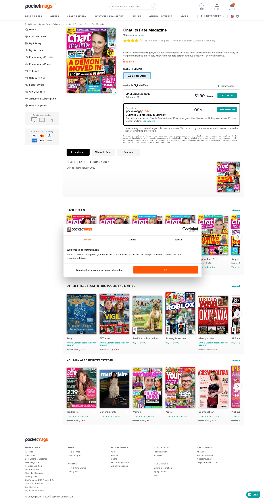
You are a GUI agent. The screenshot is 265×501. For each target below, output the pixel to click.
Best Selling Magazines (36, 459)
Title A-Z (34, 71)
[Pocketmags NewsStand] (40, 6)
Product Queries (162, 451)
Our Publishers (32, 469)
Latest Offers (36, 84)
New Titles (30, 455)
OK (165, 270)
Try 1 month (227, 109)
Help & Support (38, 105)
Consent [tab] (86, 239)
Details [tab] (132, 239)
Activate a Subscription (42, 98)
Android (115, 455)
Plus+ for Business (34, 473)
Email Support (74, 455)
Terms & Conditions (34, 483)
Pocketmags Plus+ (40, 64)
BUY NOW (227, 95)
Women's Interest (54, 24)
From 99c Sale (37, 36)
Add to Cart (210, 267)
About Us (201, 451)
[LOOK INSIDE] (91, 92)
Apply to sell (160, 471)
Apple (114, 451)
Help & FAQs (74, 451)
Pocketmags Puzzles (41, 57)
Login (156, 475)
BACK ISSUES (76, 210)
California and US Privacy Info (39, 480)
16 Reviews (151, 40)
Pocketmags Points (120, 462)
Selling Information (163, 468)
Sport (184, 16)
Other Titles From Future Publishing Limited (101, 285)
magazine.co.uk (204, 459)
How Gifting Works (77, 468)
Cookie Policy (31, 487)
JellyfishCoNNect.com (207, 462)
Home (32, 29)
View (233, 267)
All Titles (29, 451)
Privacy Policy (31, 476)
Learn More (148, 121)
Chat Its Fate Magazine (94, 24)
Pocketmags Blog (33, 466)
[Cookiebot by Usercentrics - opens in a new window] (184, 229)
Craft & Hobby (76, 16)
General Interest (160, 16)
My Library (35, 43)
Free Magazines (32, 462)
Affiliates (158, 455)
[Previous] (69, 314)
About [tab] (178, 239)
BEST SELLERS (33, 16)
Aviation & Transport (109, 16)
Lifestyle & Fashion (73, 24)
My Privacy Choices (34, 490)
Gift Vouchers (37, 91)
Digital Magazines (119, 466)
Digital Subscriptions (34, 24)
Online (114, 459)
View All (236, 210)
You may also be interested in (90, 360)
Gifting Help (73, 471)
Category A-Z (37, 77)
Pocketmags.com (205, 455)
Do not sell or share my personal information (99, 270)
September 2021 (207, 259)
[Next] (237, 237)
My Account (36, 50)
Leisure (136, 16)
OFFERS (54, 16)
